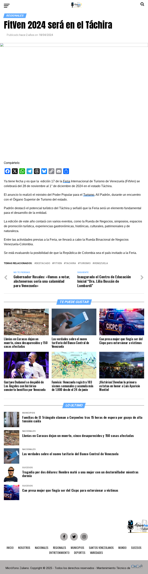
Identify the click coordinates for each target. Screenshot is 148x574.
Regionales (59, 548)
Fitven (58, 263)
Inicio (10, 548)
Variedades (96, 553)
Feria (66, 181)
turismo (85, 263)
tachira (70, 263)
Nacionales (41, 548)
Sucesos (136, 548)
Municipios (77, 548)
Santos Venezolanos (101, 548)
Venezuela (101, 263)
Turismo (88, 194)
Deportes (79, 553)
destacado (43, 263)
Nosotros (24, 548)
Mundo (122, 548)
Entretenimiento (59, 553)
